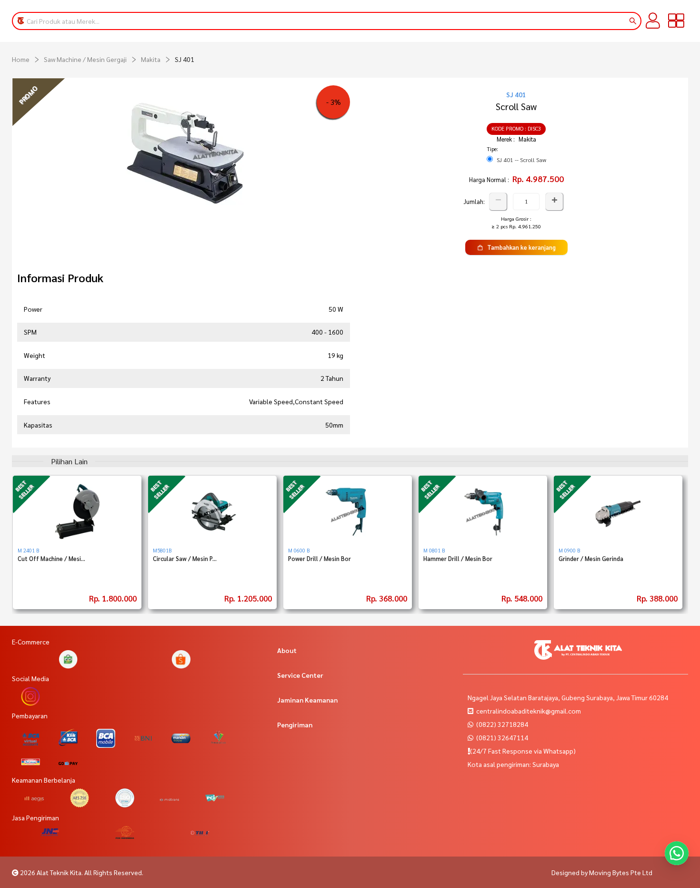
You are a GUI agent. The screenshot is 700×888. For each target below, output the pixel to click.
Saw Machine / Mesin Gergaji (85, 59)
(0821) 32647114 (501, 737)
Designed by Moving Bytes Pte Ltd (601, 872)
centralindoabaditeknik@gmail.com (528, 710)
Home (21, 59)
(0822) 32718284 (501, 724)
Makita (150, 59)
